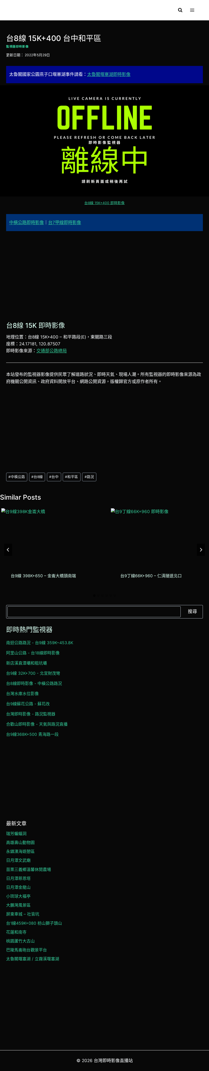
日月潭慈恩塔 (18, 878)
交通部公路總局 (51, 350)
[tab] (94, 595)
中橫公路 (16, 477)
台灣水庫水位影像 (22, 693)
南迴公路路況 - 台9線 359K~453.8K (39, 642)
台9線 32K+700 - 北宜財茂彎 (33, 673)
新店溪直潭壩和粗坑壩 (26, 663)
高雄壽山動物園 (20, 842)
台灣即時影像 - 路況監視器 (30, 713)
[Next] (201, 550)
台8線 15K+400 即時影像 (104, 203)
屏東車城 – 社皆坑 (22, 914)
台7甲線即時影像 (64, 222)
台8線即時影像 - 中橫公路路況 (34, 683)
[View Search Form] (180, 10)
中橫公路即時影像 (26, 222)
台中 (54, 477)
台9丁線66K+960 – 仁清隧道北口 (151, 575)
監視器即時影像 (17, 46)
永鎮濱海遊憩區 (20, 851)
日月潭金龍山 (18, 887)
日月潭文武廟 (18, 860)
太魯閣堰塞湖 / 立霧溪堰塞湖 (32, 958)
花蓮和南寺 (16, 932)
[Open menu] (192, 10)
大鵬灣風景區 (18, 905)
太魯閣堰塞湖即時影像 (108, 74)
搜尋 (192, 611)
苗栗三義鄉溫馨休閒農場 (28, 869)
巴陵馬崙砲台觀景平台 (26, 949)
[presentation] (49, 535)
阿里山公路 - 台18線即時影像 (33, 652)
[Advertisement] (104, 275)
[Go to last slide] (8, 550)
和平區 (71, 477)
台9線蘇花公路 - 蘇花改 (28, 703)
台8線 (37, 477)
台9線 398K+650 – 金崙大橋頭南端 (43, 575)
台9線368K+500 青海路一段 (32, 734)
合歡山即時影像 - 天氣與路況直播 (37, 724)
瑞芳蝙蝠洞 (16, 833)
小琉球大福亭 (18, 896)
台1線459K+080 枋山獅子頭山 (34, 923)
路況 (89, 477)
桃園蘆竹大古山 (20, 940)
